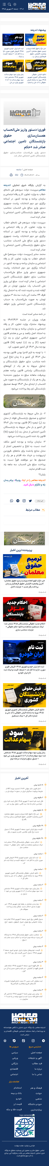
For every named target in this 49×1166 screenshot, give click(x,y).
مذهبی (39, 1099)
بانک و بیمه (16, 1093)
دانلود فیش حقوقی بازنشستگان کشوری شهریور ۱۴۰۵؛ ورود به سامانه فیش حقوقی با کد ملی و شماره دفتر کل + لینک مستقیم (24, 713)
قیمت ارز (17, 1104)
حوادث (39, 1093)
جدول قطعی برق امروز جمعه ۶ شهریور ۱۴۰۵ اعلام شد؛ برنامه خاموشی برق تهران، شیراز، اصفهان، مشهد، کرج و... (23, 922)
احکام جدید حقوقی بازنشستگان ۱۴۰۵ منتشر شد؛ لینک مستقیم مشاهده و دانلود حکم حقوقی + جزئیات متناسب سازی (24, 627)
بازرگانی (14, 1063)
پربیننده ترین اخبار (21, 550)
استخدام (18, 1088)
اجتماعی (14, 1074)
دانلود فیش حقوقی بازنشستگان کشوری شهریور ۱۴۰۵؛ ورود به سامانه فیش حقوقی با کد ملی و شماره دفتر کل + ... (23, 876)
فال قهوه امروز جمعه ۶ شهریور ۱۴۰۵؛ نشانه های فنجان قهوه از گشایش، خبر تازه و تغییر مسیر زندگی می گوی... (23, 968)
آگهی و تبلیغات (35, 1058)
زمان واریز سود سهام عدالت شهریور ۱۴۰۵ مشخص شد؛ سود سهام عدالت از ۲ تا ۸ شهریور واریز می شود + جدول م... (23, 891)
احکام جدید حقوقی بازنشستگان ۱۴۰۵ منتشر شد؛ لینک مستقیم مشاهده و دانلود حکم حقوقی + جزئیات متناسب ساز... (23, 845)
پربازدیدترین (36, 1109)
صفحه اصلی (28, 169)
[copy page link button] (16, 175)
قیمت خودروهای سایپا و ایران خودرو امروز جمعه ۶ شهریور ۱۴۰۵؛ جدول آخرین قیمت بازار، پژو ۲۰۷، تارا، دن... (23, 953)
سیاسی (15, 1052)
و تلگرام (38, 485)
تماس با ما (37, 1074)
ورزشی (15, 1058)
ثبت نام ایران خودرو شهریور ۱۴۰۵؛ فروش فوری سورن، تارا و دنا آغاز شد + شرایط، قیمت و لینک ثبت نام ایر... (23, 860)
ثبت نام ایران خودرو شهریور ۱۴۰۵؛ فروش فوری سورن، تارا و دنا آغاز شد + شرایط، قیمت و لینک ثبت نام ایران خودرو (24, 669)
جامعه (18, 169)
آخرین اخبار (22, 778)
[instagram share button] (24, 501)
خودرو (19, 1098)
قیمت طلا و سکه (14, 1109)
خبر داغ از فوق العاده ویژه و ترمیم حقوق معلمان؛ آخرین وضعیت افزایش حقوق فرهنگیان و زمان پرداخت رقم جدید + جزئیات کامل (24, 584)
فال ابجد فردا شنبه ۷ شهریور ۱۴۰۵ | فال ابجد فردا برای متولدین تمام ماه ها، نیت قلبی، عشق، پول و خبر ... (23, 802)
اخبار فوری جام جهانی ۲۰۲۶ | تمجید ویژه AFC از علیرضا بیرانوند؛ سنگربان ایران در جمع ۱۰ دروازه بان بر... (23, 790)
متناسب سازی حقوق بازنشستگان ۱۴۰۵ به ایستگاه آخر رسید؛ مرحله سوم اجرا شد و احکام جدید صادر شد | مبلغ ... (23, 937)
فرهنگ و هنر (36, 1088)
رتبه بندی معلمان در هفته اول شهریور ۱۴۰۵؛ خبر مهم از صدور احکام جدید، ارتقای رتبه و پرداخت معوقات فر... (22, 907)
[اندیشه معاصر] (37, 6)
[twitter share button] (30, 501)
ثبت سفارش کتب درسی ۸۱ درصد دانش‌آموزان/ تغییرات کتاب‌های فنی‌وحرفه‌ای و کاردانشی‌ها (23, 982)
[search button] (9, 4)
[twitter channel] (43, 1040)
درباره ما (38, 1069)
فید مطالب (37, 1063)
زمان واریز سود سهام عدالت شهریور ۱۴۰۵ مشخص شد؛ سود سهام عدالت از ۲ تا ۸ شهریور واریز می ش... (13, 78)
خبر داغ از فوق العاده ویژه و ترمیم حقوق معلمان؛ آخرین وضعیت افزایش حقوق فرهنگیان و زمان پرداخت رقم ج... (23, 817)
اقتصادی (14, 1069)
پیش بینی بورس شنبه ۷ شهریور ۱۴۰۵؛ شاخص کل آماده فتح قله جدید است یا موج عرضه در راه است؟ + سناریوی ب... (23, 997)
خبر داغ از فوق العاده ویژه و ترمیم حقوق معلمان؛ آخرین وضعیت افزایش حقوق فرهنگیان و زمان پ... (36, 52)
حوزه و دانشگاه (35, 1104)
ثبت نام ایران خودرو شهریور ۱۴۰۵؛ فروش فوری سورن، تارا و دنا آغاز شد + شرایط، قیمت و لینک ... (13, 52)
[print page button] (11, 175)
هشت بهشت (18, 1145)
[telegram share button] (18, 501)
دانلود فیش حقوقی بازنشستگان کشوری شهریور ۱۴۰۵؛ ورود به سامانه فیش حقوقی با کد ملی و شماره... (36, 78)
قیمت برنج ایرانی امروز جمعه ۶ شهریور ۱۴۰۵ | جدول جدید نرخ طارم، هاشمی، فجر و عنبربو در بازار (23, 831)
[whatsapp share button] (12, 501)
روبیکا (18, 480)
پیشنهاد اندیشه (38, 30)
